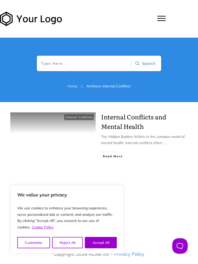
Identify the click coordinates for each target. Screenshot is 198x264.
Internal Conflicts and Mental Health (133, 121)
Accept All (101, 242)
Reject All (67, 242)
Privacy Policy (129, 254)
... (164, 143)
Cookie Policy (43, 227)
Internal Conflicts (78, 117)
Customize (33, 242)
